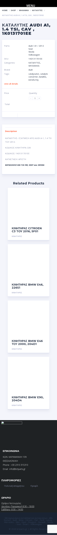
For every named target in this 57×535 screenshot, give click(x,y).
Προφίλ (34, 485)
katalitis (42, 76)
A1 (35, 45)
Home (4, 10)
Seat (30, 48)
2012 (41, 45)
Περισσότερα (38, 236)
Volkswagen (34, 54)
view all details (11, 83)
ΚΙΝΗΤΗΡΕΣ (17, 236)
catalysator (33, 73)
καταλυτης (33, 79)
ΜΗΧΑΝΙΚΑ (24, 10)
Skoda (31, 51)
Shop (13, 10)
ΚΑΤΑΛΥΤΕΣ (37, 10)
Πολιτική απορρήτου (14, 485)
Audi (30, 45)
